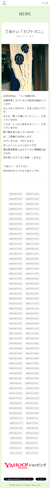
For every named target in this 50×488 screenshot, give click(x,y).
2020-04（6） (16, 383)
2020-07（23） (32, 373)
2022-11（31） (32, 303)
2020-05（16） (32, 378)
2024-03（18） (32, 264)
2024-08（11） (15, 254)
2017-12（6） (16, 453)
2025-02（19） (15, 239)
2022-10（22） (15, 308)
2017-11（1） (32, 453)
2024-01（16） (32, 269)
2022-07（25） (32, 313)
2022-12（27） (15, 303)
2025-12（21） (15, 214)
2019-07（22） (31, 403)
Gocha (18, 485)
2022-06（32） (15, 318)
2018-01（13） (31, 448)
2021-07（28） (32, 343)
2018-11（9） (32, 423)
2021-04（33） (15, 353)
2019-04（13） (15, 413)
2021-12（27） (15, 333)
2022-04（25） (15, 323)
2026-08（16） (15, 194)
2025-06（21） (15, 229)
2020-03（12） (31, 383)
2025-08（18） (15, 224)
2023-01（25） (32, 298)
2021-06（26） (15, 348)
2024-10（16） (15, 249)
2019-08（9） (16, 403)
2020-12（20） (15, 363)
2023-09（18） (32, 279)
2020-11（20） (32, 363)
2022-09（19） (32, 308)
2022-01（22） (32, 328)
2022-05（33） (32, 318)
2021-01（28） (32, 358)
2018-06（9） (16, 438)
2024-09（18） (32, 249)
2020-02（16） (15, 388)
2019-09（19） (32, 398)
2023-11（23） (32, 274)
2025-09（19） (32, 219)
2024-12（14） (15, 244)
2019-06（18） (15, 408)
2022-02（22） (15, 328)
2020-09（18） (32, 368)
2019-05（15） (32, 408)
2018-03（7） (32, 443)
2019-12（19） (15, 393)
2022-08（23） (15, 313)
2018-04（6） (16, 443)
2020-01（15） (32, 388)
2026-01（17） (32, 209)
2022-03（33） (32, 323)
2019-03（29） (32, 413)
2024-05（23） (32, 259)
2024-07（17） (32, 254)
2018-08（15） (15, 433)
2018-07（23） (32, 433)
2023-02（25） (15, 298)
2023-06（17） (15, 289)
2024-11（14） (32, 244)
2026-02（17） (15, 209)
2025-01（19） (32, 239)
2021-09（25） (32, 338)
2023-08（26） (15, 284)
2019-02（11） (16, 418)
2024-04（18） (15, 264)
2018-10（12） (16, 428)
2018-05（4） (32, 438)
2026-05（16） (32, 199)
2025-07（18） (32, 224)
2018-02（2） (16, 448)
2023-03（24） (32, 294)
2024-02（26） (15, 269)
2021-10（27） (15, 338)
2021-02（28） (15, 358)
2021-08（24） (15, 343)
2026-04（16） (15, 204)
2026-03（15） (32, 204)
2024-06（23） (15, 259)
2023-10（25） (15, 279)
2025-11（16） (32, 214)
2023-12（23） (15, 274)
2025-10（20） (15, 219)
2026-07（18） (32, 194)
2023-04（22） (15, 294)
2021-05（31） (32, 348)
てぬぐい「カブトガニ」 (25, 31)
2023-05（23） (32, 289)
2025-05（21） (32, 229)
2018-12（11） (16, 423)
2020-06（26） (15, 378)
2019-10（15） (15, 398)
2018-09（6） (32, 428)
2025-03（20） (32, 234)
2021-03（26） (32, 353)
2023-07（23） (32, 284)
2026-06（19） (15, 199)
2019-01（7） (32, 418)
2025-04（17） (15, 234)
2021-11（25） (32, 333)
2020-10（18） (15, 368)
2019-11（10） (32, 393)
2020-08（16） (15, 373)
